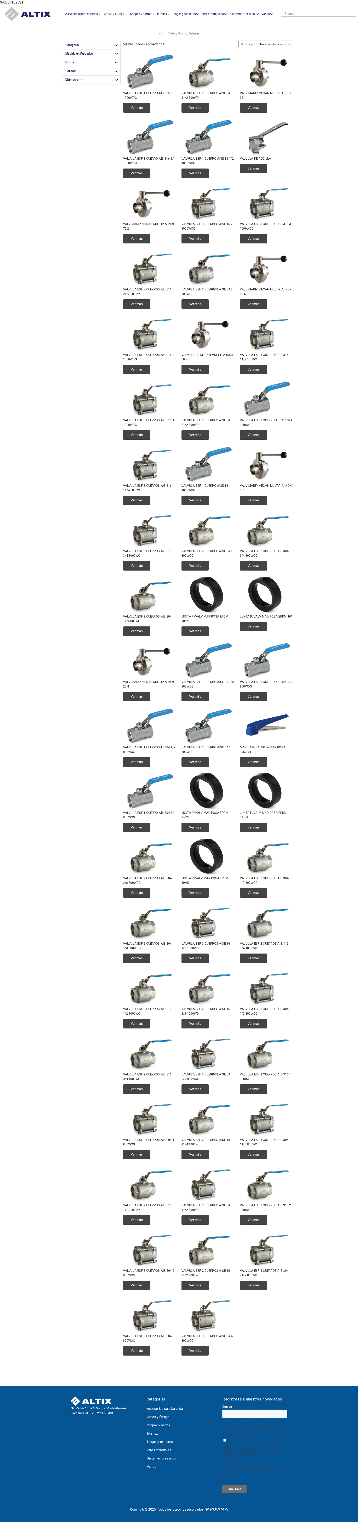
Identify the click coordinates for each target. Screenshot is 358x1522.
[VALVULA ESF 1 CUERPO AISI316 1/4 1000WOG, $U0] (150, 137)
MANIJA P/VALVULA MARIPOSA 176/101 (262, 749)
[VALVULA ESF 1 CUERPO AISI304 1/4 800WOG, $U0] (267, 660)
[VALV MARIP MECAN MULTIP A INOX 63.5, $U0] (267, 268)
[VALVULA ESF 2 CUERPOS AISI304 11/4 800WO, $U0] (150, 595)
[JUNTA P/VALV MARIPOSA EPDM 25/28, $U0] (208, 791)
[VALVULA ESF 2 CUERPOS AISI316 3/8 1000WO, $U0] (208, 987)
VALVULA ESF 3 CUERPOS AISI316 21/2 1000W (147, 292)
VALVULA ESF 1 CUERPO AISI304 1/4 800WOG (266, 684)
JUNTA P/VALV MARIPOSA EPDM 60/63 (204, 880)
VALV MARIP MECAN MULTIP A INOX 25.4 (149, 684)
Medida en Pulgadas (79, 53)
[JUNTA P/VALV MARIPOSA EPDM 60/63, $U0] (208, 857)
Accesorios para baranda (81, 14)
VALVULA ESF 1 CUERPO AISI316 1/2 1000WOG (207, 161)
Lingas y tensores (184, 14)
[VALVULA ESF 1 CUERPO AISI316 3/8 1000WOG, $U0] (150, 72)
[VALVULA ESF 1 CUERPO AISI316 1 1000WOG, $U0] (208, 464)
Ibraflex (162, 14)
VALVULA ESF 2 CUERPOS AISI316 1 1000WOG (265, 1077)
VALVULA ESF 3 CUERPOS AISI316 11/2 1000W (264, 357)
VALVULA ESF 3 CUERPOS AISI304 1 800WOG (148, 1142)
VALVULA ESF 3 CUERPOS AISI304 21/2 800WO (264, 1273)
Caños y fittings (114, 14)
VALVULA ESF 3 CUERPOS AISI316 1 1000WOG (148, 422)
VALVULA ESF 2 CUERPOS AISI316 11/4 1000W (205, 1142)
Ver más (137, 108)
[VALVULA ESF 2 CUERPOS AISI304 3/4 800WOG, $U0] (267, 530)
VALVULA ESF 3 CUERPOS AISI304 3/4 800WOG (205, 1077)
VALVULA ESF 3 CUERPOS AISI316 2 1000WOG (207, 226)
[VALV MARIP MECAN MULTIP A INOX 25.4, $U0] (150, 660)
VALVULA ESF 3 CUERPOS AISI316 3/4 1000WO (147, 553)
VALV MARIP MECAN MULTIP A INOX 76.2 (149, 226)
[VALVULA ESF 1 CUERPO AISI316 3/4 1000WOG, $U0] (267, 399)
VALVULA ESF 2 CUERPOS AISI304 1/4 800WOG (147, 946)
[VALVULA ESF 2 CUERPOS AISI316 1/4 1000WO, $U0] (267, 922)
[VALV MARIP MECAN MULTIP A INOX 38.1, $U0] (267, 72)
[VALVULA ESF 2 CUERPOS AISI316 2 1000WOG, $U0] (267, 1184)
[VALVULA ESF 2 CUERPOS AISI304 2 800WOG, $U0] (208, 268)
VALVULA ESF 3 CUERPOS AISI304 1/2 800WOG (264, 1011)
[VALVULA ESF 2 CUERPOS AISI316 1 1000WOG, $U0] (267, 1053)
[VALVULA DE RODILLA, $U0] (267, 137)
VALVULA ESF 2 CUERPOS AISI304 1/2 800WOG (264, 880)
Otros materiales (213, 14)
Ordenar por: (248, 44)
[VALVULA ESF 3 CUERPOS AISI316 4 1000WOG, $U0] (150, 333)
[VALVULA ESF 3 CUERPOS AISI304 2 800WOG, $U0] (150, 1249)
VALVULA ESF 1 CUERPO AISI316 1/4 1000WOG (149, 161)
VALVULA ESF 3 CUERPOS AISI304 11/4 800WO (264, 1142)
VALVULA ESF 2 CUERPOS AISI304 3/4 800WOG (264, 553)
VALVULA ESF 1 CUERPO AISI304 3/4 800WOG (149, 815)
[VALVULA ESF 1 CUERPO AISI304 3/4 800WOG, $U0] (150, 791)
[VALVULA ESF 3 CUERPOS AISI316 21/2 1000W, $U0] (150, 268)
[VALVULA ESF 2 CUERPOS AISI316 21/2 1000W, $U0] (208, 1249)
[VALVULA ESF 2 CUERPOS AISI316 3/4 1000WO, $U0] (150, 1053)
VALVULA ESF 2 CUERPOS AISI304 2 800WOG (207, 292)
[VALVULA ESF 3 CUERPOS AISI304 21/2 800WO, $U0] (267, 1249)
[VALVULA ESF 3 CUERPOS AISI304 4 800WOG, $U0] (208, 1315)
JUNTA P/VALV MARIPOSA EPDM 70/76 (204, 619)
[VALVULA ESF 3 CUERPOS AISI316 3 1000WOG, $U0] (267, 202)
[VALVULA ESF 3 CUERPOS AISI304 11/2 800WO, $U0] (208, 1184)
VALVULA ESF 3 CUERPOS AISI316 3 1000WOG (265, 226)
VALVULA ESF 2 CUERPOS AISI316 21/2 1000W (205, 1273)
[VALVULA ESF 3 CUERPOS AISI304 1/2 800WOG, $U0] (267, 987)
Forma (69, 62)
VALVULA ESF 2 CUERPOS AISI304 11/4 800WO (147, 619)
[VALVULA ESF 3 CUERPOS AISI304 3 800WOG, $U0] (150, 1315)
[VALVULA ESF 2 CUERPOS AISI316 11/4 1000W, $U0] (208, 1118)
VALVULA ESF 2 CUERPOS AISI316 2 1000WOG (265, 1207)
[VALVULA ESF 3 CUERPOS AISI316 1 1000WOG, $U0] (150, 399)
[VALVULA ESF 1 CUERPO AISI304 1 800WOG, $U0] (208, 726)
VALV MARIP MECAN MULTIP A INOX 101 (266, 488)
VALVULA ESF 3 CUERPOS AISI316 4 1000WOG (148, 357)
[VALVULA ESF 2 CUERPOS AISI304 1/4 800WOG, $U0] (150, 922)
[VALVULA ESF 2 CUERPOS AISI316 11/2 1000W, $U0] (150, 1184)
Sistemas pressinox (242, 14)
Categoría (72, 45)
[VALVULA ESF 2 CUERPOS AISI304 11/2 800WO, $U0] (208, 72)
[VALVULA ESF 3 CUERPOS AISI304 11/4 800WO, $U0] (267, 1118)
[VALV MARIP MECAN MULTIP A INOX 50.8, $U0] (208, 333)
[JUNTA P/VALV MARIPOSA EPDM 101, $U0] (267, 595)
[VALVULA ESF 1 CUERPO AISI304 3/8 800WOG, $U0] (208, 660)
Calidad (70, 71)
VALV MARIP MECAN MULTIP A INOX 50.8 (207, 357)
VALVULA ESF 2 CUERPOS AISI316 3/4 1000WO (147, 1077)
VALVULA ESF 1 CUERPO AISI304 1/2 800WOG (149, 749)
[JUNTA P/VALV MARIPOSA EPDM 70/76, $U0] (208, 595)
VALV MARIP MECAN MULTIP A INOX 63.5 (266, 292)
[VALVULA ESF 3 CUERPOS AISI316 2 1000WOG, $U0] (208, 202)
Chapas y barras (140, 14)
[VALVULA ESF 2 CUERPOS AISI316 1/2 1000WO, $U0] (150, 987)
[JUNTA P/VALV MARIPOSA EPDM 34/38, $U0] (267, 791)
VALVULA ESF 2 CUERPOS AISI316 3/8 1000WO (205, 1011)
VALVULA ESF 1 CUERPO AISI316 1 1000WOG (206, 488)
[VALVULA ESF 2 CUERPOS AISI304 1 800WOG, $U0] (208, 530)
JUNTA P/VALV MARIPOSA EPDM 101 (266, 616)
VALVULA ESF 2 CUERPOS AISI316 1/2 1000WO (147, 1011)
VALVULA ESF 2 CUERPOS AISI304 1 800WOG (207, 553)
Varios (265, 14)
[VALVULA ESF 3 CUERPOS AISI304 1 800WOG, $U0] (150, 1118)
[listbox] (275, 44)
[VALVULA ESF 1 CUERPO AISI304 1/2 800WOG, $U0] (150, 726)
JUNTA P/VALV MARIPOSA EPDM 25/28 (204, 815)
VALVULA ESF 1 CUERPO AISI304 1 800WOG (206, 749)
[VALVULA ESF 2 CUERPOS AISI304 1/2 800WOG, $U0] (267, 857)
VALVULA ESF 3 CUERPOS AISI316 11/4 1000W (147, 488)
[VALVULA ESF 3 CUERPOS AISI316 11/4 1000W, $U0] (150, 464)
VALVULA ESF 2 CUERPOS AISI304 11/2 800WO (205, 95)
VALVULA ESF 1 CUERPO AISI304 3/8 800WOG (207, 684)
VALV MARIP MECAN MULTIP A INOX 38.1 (266, 95)
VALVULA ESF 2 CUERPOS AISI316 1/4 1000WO (264, 946)
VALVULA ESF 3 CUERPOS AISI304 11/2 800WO (205, 1207)
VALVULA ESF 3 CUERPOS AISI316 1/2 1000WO (205, 946)
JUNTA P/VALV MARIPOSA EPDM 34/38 (263, 815)
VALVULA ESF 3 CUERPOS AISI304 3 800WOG (148, 1338)
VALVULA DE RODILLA (255, 158)
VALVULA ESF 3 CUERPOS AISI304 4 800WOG (207, 1338)
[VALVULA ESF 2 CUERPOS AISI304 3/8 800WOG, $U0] (150, 857)
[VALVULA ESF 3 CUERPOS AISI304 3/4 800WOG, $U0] (208, 1053)
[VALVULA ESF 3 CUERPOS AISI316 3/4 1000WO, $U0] (150, 530)
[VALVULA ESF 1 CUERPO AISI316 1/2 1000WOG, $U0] (208, 137)
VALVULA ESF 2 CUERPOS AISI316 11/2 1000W (147, 1207)
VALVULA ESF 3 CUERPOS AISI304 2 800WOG (148, 1273)
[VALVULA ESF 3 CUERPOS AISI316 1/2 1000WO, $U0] (208, 922)
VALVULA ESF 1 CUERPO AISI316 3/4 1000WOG (266, 422)
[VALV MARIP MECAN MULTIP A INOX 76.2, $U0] (150, 202)
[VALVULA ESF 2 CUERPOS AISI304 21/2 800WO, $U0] (208, 399)
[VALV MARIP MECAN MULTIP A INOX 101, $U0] (267, 464)
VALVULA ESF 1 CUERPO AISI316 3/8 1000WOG (149, 95)
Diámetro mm (74, 79)
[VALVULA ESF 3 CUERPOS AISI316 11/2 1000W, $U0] (267, 333)
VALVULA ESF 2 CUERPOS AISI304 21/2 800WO (205, 422)
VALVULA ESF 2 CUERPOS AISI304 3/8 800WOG (147, 880)
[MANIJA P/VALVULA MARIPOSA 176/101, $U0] (267, 726)
